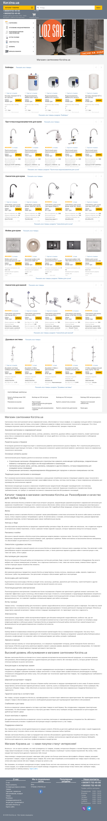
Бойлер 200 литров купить (90, 397)
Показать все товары (23, 67)
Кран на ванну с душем (16, 408)
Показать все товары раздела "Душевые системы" (53, 387)
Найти (98, 8)
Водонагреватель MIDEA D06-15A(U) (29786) (31, 97)
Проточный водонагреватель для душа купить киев (42, 403)
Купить (18, 100)
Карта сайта (34, 769)
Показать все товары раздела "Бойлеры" (53, 115)
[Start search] (38, 8)
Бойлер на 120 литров (40, 397)
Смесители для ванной (16, 285)
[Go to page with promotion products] (70, 37)
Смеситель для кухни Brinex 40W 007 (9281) (73, 205)
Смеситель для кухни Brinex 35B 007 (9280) (13, 205)
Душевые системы (14, 339)
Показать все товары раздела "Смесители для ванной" (53, 333)
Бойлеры (9, 67)
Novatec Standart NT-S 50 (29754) (13, 96)
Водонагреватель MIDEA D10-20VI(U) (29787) (52, 97)
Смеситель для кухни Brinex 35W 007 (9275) (33, 205)
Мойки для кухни (13, 230)
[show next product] (101, 67)
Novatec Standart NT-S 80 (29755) (93, 96)
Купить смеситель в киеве (65, 402)
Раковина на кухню (15, 402)
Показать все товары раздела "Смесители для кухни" (53, 224)
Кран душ (84, 408)
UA (38, 10)
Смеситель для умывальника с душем (42, 408)
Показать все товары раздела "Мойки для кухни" (53, 278)
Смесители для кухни (15, 176)
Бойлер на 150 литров (64, 397)
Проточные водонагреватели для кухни (23, 122)
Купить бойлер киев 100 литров (16, 398)
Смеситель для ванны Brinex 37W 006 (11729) (73, 314)
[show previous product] (96, 67)
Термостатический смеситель (88, 402)
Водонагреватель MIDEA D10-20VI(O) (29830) (72, 97)
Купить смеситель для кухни (66, 408)
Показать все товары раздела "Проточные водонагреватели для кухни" (53, 169)
